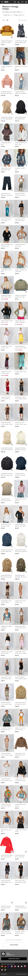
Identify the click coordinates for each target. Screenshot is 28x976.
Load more (14, 945)
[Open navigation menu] (2, 2)
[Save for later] (12, 37)
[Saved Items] (22, 2)
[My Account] (19, 2)
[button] (2, 966)
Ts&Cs (26, 974)
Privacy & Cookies (19, 974)
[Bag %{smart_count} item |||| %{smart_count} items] (26, 2)
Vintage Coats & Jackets (20, 15)
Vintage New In (7, 15)
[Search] (15, 2)
